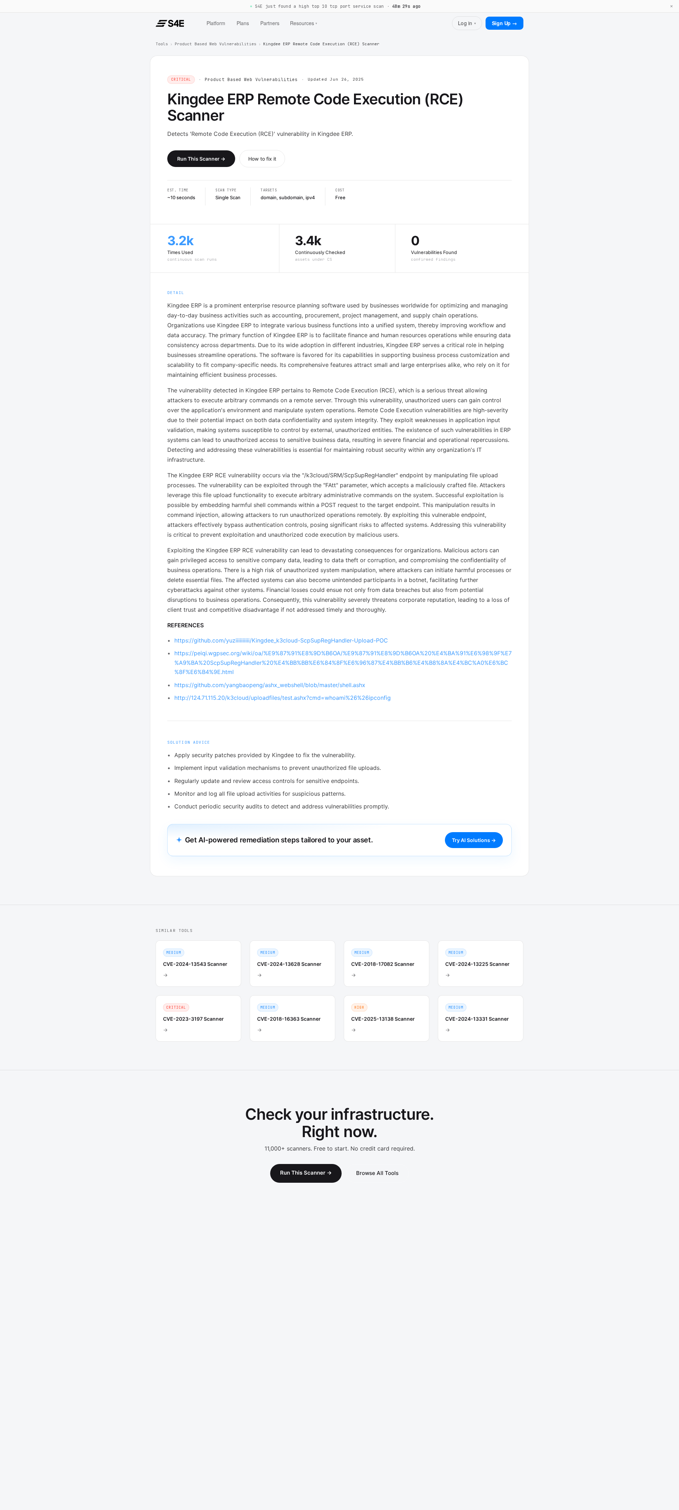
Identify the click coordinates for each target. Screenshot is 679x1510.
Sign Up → (504, 23)
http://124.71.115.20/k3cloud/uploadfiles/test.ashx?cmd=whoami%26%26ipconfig (282, 697)
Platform (216, 23)
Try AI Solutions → (474, 840)
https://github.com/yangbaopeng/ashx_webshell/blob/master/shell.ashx (269, 684)
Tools (162, 43)
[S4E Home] (170, 23)
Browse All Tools (377, 1173)
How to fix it (262, 159)
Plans (243, 23)
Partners (269, 23)
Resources (303, 23)
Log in (467, 23)
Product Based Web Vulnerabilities (215, 43)
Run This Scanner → (201, 159)
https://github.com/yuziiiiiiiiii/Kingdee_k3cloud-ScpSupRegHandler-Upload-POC (281, 640)
